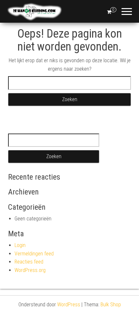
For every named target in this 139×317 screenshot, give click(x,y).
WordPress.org (30, 270)
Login (20, 245)
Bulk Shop (111, 304)
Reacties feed (29, 262)
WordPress (68, 304)
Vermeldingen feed (34, 254)
